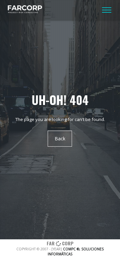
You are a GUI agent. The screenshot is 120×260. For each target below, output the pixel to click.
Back (60, 138)
